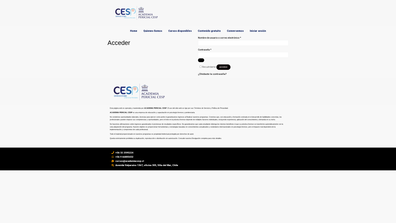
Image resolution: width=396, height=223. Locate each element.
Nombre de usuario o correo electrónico (225, 37)
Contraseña (210, 49)
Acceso (223, 67)
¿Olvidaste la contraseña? (212, 74)
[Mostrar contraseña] (201, 60)
